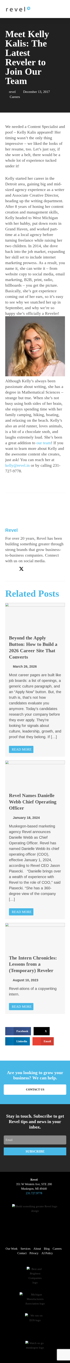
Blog (47, 1248)
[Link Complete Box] (35, 680)
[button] (56, 9)
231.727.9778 (34, 1193)
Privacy (33, 1253)
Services (25, 1248)
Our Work (12, 1248)
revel (11, 530)
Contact (22, 1253)
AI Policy (47, 1253)
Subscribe (35, 1151)
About (37, 1248)
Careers (15, 97)
